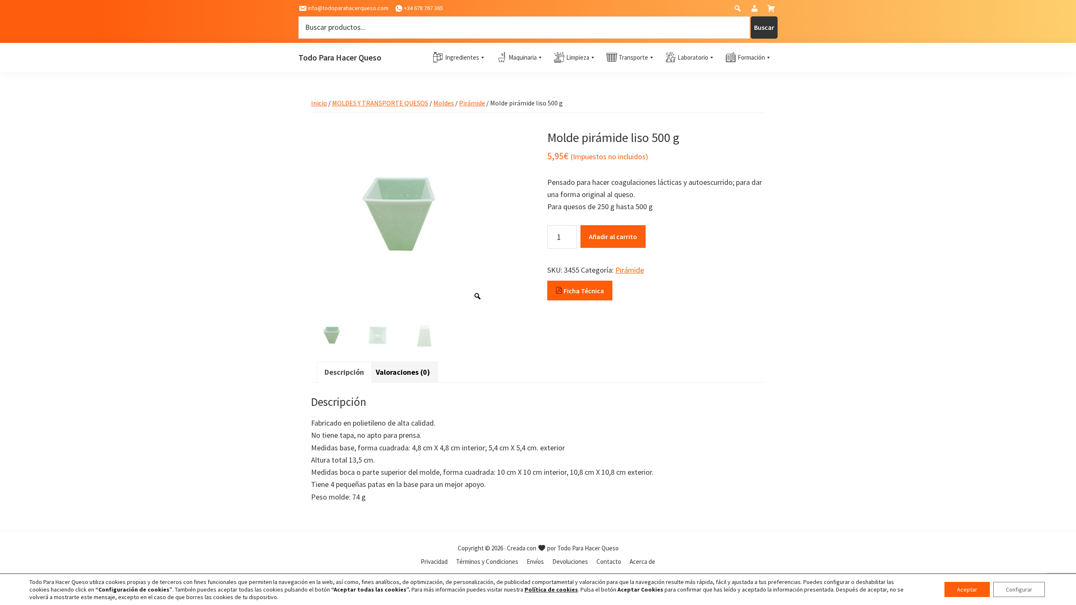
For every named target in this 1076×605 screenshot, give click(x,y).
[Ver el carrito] (772, 10)
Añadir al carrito (613, 236)
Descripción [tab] (344, 372)
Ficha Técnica (583, 291)
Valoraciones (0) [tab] (403, 372)
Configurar (1019, 589)
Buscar (764, 27)
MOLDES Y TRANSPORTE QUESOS (380, 103)
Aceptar (967, 589)
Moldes (443, 103)
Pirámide (472, 103)
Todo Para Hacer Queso (339, 57)
